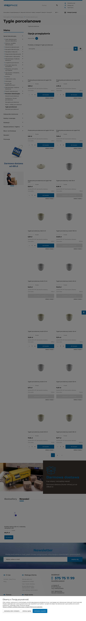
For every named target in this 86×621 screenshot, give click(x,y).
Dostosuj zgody (27, 611)
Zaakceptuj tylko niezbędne (11, 611)
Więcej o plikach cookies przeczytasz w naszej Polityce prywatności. (22, 607)
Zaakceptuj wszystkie (40, 611)
